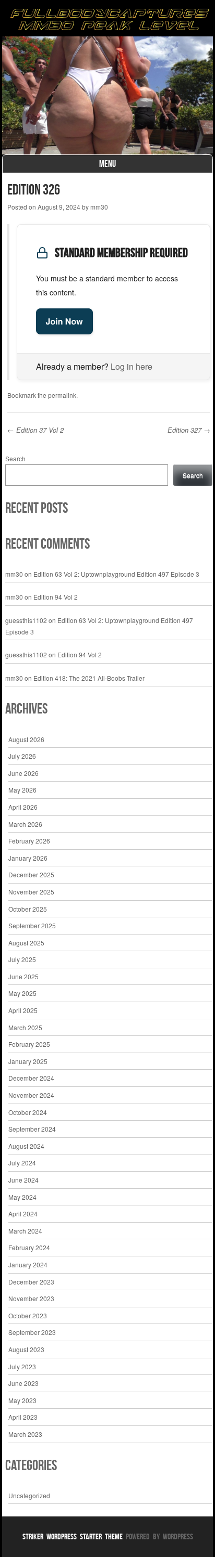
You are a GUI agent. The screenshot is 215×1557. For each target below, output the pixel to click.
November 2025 (31, 891)
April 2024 (23, 1213)
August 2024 (26, 1145)
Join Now (64, 321)
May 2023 (22, 1400)
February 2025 (29, 1044)
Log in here (131, 366)
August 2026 (26, 739)
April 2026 (23, 806)
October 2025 (27, 908)
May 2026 (22, 789)
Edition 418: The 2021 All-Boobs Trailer (89, 677)
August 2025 (26, 942)
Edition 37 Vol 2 (35, 430)
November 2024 (31, 1095)
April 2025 (23, 1010)
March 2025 (25, 1027)
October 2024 (27, 1112)
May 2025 (22, 993)
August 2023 (26, 1349)
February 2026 (29, 840)
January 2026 (27, 857)
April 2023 (23, 1416)
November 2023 (31, 1298)
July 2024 (22, 1162)
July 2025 (22, 959)
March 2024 (25, 1230)
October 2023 (27, 1315)
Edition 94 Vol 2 (55, 596)
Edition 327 (189, 430)
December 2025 (31, 874)
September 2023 (32, 1332)
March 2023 (25, 1434)
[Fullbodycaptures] (107, 20)
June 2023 (23, 1383)
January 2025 (27, 1061)
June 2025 (23, 976)
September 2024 (32, 1128)
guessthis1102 (26, 620)
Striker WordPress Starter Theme (72, 1536)
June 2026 (23, 773)
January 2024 (27, 1264)
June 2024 (23, 1179)
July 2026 (22, 755)
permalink (62, 395)
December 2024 (31, 1077)
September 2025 (32, 925)
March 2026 (25, 824)
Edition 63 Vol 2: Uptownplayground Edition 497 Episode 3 (116, 573)
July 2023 (22, 1366)
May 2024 (22, 1196)
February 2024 (29, 1247)
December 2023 (31, 1281)
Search (15, 458)
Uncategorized (29, 1495)
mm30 (99, 206)
